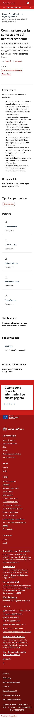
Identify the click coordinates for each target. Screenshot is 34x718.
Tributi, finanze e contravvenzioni (14, 522)
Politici (5, 450)
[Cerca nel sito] (30, 7)
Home (4, 14)
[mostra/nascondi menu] (4, 7)
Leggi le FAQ (6, 686)
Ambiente (6, 484)
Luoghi (5, 539)
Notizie (5, 467)
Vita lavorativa (8, 529)
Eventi (5, 543)
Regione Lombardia (9, 3)
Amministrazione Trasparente (16, 551)
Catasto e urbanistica (10, 498)
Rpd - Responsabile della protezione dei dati (14, 653)
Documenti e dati (9, 457)
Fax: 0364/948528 (12, 617)
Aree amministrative (10, 443)
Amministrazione (15, 14)
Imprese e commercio (10, 512)
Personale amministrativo (12, 454)
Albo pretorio (9, 566)
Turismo (5, 525)
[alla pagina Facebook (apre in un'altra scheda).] (4, 663)
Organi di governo (8, 16)
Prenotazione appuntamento (11, 695)
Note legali (6, 673)
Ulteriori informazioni (9, 716)
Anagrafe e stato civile (10, 488)
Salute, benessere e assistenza (13, 519)
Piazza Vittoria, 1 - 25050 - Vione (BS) (18, 610)
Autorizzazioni (8, 495)
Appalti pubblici (8, 491)
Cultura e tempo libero (10, 501)
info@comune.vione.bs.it (14, 628)
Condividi (7, 61)
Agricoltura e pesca (9, 481)
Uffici (4, 447)
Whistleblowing (10, 597)
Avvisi (5, 471)
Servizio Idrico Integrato (14, 636)
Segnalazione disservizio (10, 691)
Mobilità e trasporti (9, 515)
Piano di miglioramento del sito (12, 700)
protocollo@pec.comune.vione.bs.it (18, 631)
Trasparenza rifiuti (11, 582)
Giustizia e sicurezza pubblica (13, 508)
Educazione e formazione (12, 505)
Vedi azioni (18, 61)
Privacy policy (7, 678)
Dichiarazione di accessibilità (11, 682)
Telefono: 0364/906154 (13, 614)
